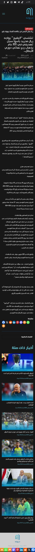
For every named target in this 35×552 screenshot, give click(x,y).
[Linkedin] (14, 322)
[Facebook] (3, 322)
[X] (7, 322)
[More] (3, 325)
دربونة (21, 546)
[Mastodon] (21, 322)
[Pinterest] (17, 322)
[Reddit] (10, 322)
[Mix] (24, 322)
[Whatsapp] (28, 322)
